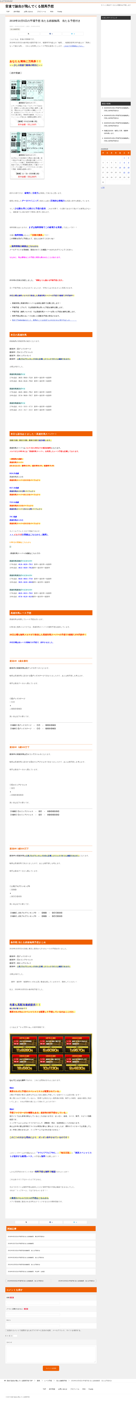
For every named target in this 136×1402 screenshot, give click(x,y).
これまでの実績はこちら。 (74, 46)
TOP (7, 11)
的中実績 (17, 11)
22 (124, 172)
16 (128, 167)
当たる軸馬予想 (15, 29)
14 (120, 167)
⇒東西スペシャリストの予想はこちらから (29, 1198)
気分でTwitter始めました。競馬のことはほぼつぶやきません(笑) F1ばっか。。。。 (44, 320)
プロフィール (41, 11)
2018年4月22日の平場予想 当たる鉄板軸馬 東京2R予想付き (26, 1236)
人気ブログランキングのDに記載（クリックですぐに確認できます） (44, 359)
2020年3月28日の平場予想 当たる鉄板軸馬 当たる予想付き (26, 1257)
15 (124, 167)
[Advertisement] (116, 58)
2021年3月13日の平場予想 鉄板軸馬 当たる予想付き (24, 1250)
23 (128, 172)
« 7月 (103, 187)
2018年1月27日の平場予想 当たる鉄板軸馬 (21, 1243)
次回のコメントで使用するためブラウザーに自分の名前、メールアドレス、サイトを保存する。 (44, 1330)
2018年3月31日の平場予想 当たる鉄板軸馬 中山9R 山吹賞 (26, 1271)
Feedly (59, 11)
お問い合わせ (28, 11)
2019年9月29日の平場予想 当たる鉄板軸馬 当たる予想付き (25, 1281)
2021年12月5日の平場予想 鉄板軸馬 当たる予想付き (24, 1264)
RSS (51, 11)
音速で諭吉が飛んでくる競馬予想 (29, 6)
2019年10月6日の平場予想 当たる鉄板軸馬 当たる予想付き (76, 1281)
